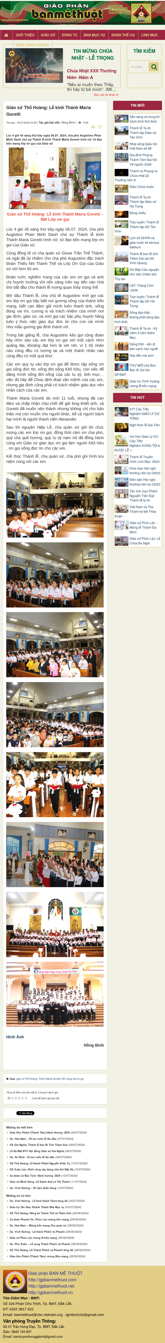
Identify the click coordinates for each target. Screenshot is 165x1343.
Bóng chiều (138, 213)
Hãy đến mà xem (142, 355)
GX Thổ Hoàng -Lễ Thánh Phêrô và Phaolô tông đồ (41, 1250)
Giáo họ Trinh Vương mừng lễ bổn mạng (144, 383)
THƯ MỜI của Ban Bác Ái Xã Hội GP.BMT (135, 370)
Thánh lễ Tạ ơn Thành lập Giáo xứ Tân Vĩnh (143, 133)
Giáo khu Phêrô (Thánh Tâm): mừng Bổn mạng (39, 1256)
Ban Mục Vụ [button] (94, 34)
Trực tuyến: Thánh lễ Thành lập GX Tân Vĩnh (136, 227)
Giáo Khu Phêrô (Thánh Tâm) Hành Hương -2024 (40, 1132)
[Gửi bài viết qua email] (86, 126)
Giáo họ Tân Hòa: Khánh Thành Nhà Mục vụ (37, 1207)
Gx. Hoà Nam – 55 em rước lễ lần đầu (33, 1139)
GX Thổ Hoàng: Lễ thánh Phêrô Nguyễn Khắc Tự (40, 1163)
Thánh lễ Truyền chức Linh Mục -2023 (145, 459)
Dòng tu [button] (69, 34)
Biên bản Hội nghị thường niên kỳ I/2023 (145, 482)
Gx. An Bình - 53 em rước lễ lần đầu (32, 1157)
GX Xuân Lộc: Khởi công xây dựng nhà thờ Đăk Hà (41, 1169)
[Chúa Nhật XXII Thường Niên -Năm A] (34, 65)
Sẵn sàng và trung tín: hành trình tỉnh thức (145, 119)
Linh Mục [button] (149, 34)
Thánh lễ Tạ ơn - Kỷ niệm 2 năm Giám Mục (143, 333)
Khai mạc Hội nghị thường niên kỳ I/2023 (145, 470)
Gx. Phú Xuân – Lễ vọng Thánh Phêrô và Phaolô (40, 1244)
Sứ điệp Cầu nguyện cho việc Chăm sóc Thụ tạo (136, 274)
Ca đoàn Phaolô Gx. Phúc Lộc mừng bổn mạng (39, 1219)
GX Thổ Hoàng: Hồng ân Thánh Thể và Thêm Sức (40, 1213)
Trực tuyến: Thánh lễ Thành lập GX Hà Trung (144, 301)
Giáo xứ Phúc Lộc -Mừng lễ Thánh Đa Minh (143, 527)
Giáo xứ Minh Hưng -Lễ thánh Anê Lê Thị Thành (40, 1182)
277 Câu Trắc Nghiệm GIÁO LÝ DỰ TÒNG (145, 414)
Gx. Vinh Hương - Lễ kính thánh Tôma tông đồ (39, 1201)
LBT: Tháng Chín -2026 (142, 287)
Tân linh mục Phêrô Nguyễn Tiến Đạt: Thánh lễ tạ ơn (143, 496)
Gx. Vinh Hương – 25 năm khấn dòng (33, 1188)
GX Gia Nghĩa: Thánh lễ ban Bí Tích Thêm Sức (39, 1145)
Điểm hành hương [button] (32, 45)
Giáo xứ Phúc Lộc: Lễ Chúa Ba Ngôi (145, 540)
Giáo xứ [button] (48, 34)
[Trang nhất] (6, 35)
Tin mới (137, 105)
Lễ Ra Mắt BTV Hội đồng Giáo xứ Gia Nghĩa (37, 1151)
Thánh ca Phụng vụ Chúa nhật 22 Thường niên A (136, 175)
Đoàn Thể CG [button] (123, 34)
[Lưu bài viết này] (101, 126)
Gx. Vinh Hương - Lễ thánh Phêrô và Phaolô (37, 1232)
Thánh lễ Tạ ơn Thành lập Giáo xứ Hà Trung (143, 202)
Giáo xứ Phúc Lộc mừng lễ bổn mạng (33, 1238)
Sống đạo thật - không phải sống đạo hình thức (137, 317)
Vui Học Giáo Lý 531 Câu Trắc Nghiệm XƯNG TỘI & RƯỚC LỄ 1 (137, 443)
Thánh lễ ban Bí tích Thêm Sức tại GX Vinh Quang (144, 258)
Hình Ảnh (15, 1037)
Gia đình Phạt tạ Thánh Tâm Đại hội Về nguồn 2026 (143, 160)
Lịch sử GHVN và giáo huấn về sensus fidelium (144, 242)
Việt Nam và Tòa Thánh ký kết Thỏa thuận (135, 511)
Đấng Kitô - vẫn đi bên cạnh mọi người (144, 346)
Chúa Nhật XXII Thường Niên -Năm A (91, 73)
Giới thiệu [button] (25, 34)
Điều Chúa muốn (142, 186)
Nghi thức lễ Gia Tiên (145, 425)
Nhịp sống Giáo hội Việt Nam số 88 (143, 146)
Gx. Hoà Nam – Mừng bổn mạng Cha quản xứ (38, 1225)
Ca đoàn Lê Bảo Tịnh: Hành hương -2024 (35, 1175)
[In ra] (93, 126)
